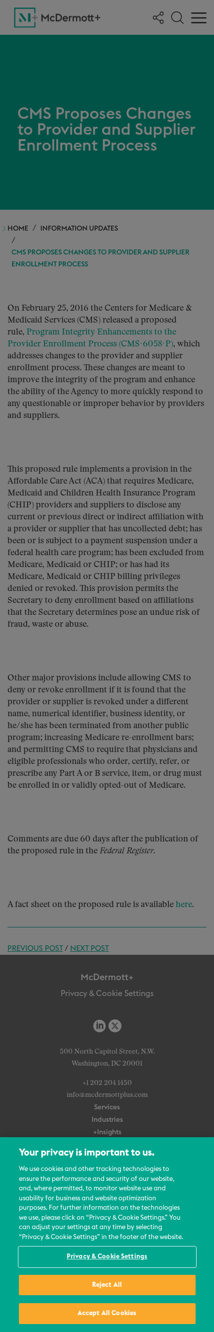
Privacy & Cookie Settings (107, 1256)
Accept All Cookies (107, 1313)
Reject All (107, 1285)
